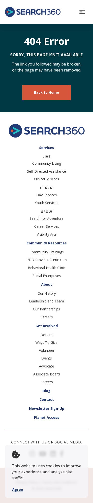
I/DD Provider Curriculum (47, 259)
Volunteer (46, 350)
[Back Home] (33, 12)
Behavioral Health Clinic (46, 267)
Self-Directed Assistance (46, 171)
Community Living (46, 163)
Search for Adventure (46, 218)
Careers (46, 317)
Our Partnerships (46, 309)
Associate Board (46, 374)
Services (46, 147)
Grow (46, 211)
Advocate (46, 366)
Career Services (46, 226)
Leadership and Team (46, 301)
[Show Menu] (82, 12)
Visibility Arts (47, 234)
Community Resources (47, 243)
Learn (46, 188)
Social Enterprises (46, 275)
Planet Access (46, 417)
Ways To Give (46, 342)
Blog (47, 390)
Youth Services (46, 202)
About (46, 284)
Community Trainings (47, 252)
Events (46, 358)
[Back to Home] (47, 136)
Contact (46, 399)
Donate (46, 334)
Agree (17, 489)
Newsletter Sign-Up (46, 408)
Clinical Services (46, 179)
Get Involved (46, 325)
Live (46, 156)
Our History (46, 293)
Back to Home (46, 92)
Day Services (46, 195)
